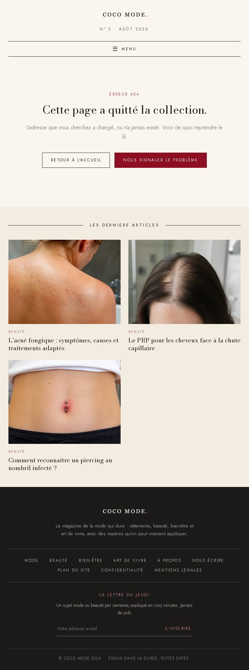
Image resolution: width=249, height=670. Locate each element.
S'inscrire (178, 628)
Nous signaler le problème (160, 160)
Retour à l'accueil (76, 160)
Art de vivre (130, 560)
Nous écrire (208, 560)
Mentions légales (178, 570)
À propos (169, 560)
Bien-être (91, 560)
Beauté (59, 560)
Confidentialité (122, 570)
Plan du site (74, 570)
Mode (32, 560)
